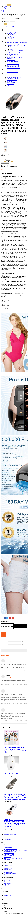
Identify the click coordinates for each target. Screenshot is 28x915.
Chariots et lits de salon (12, 80)
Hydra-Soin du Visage (9, 70)
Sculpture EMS (7, 73)
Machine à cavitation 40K (13, 64)
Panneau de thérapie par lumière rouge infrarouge (15, 40)
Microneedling (10, 81)
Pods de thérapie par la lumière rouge (15, 50)
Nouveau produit (8, 29)
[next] (2, 842)
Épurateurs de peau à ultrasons (14, 77)
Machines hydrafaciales (12, 72)
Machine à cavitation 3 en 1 (13, 68)
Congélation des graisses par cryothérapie (13, 74)
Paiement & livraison (8, 869)
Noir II (11, 49)
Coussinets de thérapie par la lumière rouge (17, 42)
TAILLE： (3, 157)
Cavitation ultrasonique (9, 62)
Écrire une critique (14, 650)
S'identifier (6, 884)
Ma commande (7, 881)
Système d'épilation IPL (11, 773)
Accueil (5, 3)
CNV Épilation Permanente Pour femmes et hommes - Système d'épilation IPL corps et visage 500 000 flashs (15, 750)
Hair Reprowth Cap (11, 32)
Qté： (2, 161)
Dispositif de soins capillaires (10, 30)
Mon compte (7, 880)
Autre (8, 85)
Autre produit (7, 76)
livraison (6, 870)
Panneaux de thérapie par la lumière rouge (16, 45)
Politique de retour (8, 872)
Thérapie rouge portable (12, 54)
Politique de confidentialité (10, 873)
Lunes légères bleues (11, 56)
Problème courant (8, 868)
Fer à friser (9, 38)
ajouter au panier (4, 162)
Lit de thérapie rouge (11, 60)
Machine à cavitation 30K (13, 65)
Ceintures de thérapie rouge (13, 44)
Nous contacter (7, 6)
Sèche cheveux (10, 37)
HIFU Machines (10, 84)
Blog (5, 8)
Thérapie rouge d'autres (12, 61)
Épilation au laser (11, 33)
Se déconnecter (7, 885)
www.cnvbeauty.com (10, 913)
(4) (2, 169)
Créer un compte (7, 883)
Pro (10, 46)
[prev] (1, 842)
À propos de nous (8, 865)
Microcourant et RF (11, 82)
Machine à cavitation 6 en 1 (13, 66)
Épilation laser (13, 36)
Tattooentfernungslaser (9, 69)
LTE (11, 48)
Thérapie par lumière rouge (10, 41)
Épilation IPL (13, 34)
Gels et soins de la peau (12, 78)
